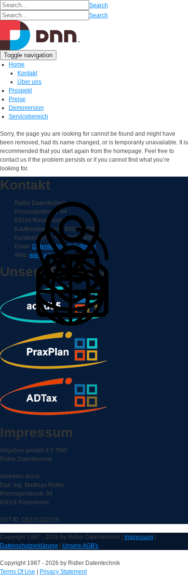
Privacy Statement (63, 571)
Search (98, 5)
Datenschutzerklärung (29, 545)
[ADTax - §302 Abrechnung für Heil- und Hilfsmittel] (40, 34)
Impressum (138, 537)
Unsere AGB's (80, 545)
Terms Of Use (17, 571)
